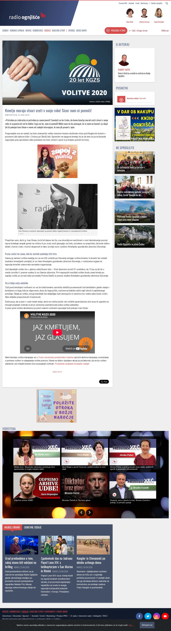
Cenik (137, 3)
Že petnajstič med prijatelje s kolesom (131, 168)
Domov (5, 30)
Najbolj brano (12, 527)
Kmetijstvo (10, 115)
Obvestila (17, 616)
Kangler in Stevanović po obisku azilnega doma (91, 560)
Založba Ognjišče (156, 3)
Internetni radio (85, 616)
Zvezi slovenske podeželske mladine (55, 357)
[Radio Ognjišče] (26, 15)
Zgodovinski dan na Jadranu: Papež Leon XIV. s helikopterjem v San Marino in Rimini (57, 564)
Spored (71, 30)
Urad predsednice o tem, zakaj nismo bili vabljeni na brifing (20, 562)
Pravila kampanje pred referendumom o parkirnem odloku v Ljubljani (31, 619)
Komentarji (38, 30)
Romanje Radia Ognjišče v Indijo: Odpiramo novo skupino (132, 218)
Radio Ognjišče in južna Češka (130, 244)
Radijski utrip (58, 30)
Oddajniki (97, 616)
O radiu (74, 616)
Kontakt (131, 3)
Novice (28, 30)
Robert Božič (124, 69)
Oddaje (47, 30)
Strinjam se (147, 625)
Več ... (131, 625)
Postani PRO (123, 3)
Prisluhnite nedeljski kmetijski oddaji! (72, 364)
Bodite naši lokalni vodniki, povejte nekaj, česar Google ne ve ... (133, 193)
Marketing (144, 3)
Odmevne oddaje (33, 527)
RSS (105, 616)
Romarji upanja (17, 30)
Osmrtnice (6, 616)
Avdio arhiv (81, 30)
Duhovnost (50, 611)
